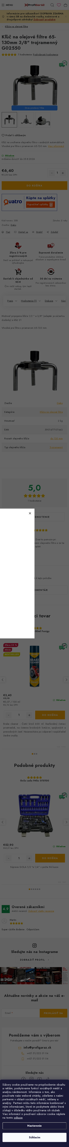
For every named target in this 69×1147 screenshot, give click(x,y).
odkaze (18, 1118)
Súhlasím (34, 1137)
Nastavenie (34, 1126)
